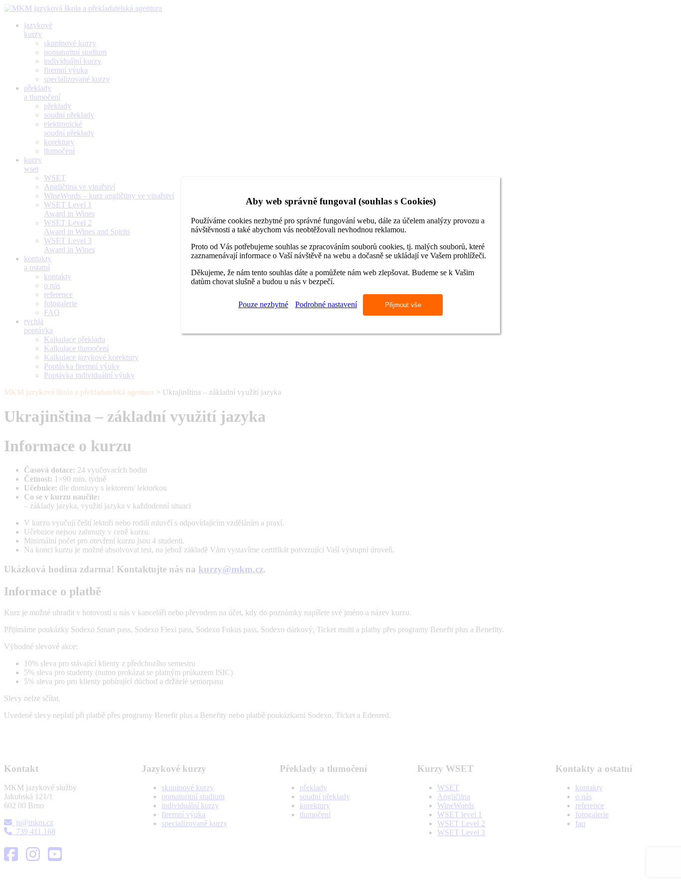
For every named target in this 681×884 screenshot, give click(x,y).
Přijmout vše (403, 305)
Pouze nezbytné (263, 304)
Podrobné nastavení (326, 304)
